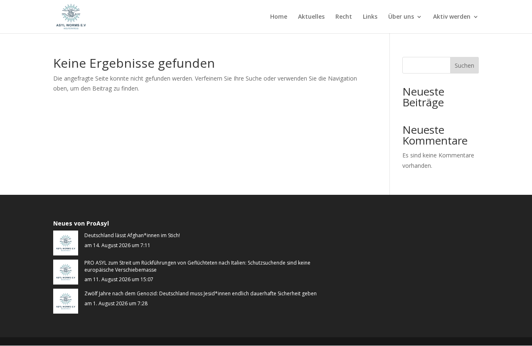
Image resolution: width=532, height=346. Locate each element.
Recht (343, 17)
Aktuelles (311, 17)
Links (370, 17)
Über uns (401, 17)
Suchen (464, 65)
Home (278, 17)
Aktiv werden (451, 17)
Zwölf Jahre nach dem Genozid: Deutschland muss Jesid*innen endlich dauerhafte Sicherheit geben (200, 293)
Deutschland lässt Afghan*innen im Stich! (132, 235)
